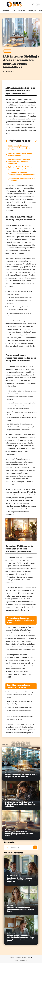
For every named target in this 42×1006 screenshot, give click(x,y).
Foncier (7, 51)
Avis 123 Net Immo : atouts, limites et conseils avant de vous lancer (20, 909)
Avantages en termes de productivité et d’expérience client (22, 173)
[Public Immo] (14, 4)
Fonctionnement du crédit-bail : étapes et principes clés (21, 776)
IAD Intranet (10, 99)
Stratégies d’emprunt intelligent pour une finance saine (19, 834)
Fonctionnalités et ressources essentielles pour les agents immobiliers (19, 161)
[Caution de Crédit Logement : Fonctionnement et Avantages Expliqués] (21, 870)
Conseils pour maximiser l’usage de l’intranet (22, 179)
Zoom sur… (21, 745)
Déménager (12, 933)
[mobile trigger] (3, 4)
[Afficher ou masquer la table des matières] (34, 141)
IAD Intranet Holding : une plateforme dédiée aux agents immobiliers (19, 148)
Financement (11, 772)
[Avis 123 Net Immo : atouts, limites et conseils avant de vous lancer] (21, 900)
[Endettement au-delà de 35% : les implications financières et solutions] (21, 793)
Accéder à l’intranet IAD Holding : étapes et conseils (20, 154)
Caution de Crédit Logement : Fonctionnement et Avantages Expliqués (19, 879)
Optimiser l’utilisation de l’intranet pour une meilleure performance (21, 168)
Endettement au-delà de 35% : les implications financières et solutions (20, 804)
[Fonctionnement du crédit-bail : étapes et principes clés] (21, 764)
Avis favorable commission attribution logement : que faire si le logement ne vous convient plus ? (20, 938)
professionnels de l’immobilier (17, 113)
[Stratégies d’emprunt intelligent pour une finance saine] (21, 823)
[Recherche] (33, 4)
